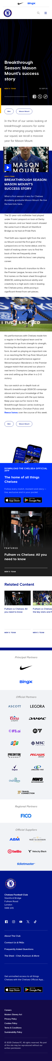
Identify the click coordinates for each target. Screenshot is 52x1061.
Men (9, 111)
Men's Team (10, 89)
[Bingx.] (31, 3)
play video (8, 148)
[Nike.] (20, 3)
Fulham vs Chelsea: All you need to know (15, 610)
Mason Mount (24, 111)
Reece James (11, 412)
